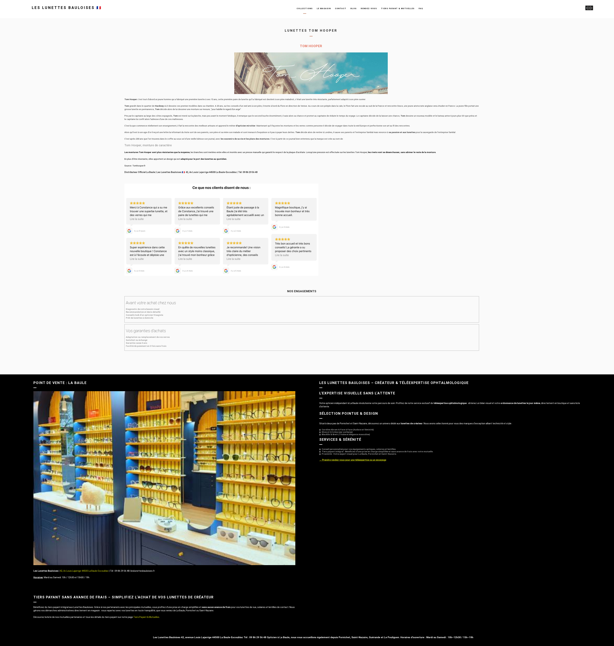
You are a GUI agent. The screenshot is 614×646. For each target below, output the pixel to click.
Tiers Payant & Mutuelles (397, 9)
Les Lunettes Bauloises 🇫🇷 (67, 8)
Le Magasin (324, 9)
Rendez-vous (369, 9)
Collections (305, 9)
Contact (340, 9)
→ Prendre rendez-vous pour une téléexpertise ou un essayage (352, 460)
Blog (353, 9)
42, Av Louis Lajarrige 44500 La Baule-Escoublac (84, 571)
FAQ (421, 9)
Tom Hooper (311, 46)
